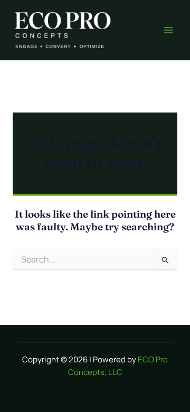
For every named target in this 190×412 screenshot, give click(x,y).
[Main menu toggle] (168, 30)
